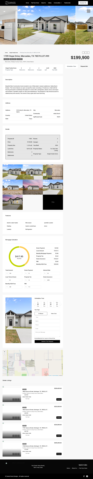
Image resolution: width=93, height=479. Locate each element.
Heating (9, 226)
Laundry (9, 229)
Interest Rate (46, 270)
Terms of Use (52, 338)
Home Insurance (47, 277)
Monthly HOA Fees (10, 283)
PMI (25, 283)
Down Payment (28, 270)
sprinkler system (48, 222)
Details (59, 399)
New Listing (12, 59)
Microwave (28, 222)
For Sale (6, 59)
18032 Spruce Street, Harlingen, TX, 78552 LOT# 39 (36, 391)
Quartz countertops (31, 226)
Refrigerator (29, 229)
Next (90, 27)
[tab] (88, 11)
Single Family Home (13, 52)
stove (45, 226)
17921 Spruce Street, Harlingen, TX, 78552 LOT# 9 (35, 428)
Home (6, 52)
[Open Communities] (61, 3)
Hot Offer (19, 59)
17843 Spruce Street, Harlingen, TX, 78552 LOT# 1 (35, 446)
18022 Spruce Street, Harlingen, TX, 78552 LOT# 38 (36, 409)
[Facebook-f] (84, 476)
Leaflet (50, 375)
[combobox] (47, 317)
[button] (33, 361)
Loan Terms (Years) (10, 277)
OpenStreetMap (55, 375)
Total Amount (9, 270)
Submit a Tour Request (47, 341)
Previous (2, 27)
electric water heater (12, 222)
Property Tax (27, 277)
